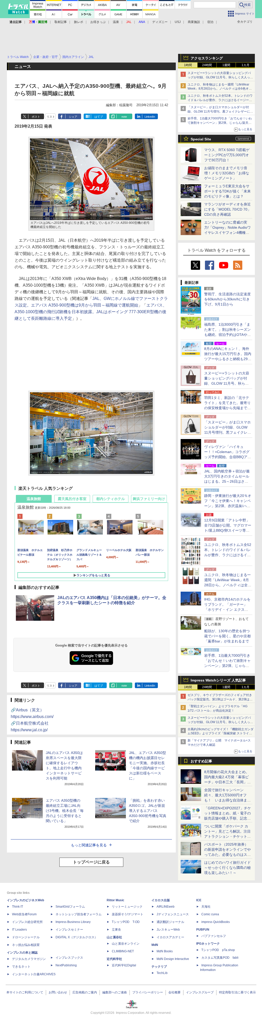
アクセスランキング (207, 58)
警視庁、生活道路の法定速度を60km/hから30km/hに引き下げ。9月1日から (227, 299)
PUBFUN (202, 929)
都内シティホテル (110, 499)
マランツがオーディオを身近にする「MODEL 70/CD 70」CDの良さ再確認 (227, 209)
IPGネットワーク (208, 943)
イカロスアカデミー (170, 937)
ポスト (36, 116)
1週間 (226, 65)
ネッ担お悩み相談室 (26, 945)
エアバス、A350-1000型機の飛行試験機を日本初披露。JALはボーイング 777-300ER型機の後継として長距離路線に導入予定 (91, 312)
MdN (154, 945)
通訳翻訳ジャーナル (170, 922)
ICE (198, 900)
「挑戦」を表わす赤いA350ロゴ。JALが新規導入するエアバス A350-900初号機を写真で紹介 (147, 810)
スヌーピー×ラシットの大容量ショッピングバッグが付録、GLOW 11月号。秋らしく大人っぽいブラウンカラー (220, 77)
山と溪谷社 (114, 937)
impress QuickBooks (215, 922)
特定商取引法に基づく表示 (237, 992)
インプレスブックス (69, 957)
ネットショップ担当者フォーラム (79, 914)
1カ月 (245, 65)
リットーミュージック (127, 906)
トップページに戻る (91, 862)
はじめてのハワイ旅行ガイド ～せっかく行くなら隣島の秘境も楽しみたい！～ (227, 867)
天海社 (206, 906)
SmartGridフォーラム (70, 906)
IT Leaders (19, 929)
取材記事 (60, 22)
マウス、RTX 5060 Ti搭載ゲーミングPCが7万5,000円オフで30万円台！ (226, 155)
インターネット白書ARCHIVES (34, 974)
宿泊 (210, 22)
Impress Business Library (73, 922)
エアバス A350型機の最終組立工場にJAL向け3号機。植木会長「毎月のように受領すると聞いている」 (65, 810)
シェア (73, 116)
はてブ (98, 116)
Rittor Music (115, 900)
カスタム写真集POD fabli (219, 957)
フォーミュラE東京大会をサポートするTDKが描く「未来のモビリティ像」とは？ (227, 191)
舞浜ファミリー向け (149, 499)
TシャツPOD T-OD (126, 922)
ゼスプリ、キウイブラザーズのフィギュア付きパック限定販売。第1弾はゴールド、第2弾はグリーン (220, 699)
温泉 (116, 22)
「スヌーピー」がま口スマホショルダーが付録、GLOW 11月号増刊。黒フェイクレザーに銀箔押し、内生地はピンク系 (220, 111)
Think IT (17, 906)
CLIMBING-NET (123, 951)
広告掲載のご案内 (84, 992)
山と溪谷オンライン (125, 943)
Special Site (201, 139)
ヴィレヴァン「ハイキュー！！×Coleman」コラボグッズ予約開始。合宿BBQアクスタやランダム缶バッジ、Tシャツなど (227, 457)
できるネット (21, 966)
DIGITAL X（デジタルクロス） (76, 937)
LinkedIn (150, 116)
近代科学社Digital (124, 965)
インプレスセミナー (69, 929)
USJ (178, 22)
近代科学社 (114, 959)
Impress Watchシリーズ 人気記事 (218, 680)
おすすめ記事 (201, 761)
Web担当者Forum (24, 914)
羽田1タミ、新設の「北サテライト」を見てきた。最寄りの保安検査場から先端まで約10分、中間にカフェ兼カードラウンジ (227, 408)
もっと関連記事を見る (89, 845)
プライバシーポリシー (147, 992)
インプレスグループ (200, 992)
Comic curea (210, 914)
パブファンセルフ (213, 936)
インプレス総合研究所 (27, 922)
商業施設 (194, 22)
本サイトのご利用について (24, 992)
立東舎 (116, 929)
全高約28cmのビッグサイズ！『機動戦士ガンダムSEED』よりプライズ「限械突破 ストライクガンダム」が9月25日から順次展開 (221, 733)
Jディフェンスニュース (173, 914)
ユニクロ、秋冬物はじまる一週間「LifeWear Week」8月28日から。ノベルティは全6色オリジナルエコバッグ (220, 89)
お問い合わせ (58, 992)
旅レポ (78, 22)
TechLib (162, 973)
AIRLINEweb (165, 906)
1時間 (188, 65)
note (124, 116)
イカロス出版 (160, 900)
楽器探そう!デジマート (127, 914)
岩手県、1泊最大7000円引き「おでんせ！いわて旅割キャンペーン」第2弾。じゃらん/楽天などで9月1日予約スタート (220, 123)
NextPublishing (66, 965)
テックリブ (159, 966)
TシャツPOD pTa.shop (218, 950)
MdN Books (165, 951)
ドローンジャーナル (26, 937)
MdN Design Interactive (173, 959)
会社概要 (174, 992)
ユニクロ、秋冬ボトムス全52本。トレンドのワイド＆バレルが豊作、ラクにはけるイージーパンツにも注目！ (220, 100)
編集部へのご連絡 (114, 992)
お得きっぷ (98, 22)
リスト (51, 116)
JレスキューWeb (168, 929)
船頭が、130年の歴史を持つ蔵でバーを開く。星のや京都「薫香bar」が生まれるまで (227, 636)
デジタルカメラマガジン (29, 959)
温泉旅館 (34, 499)
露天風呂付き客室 (72, 499)
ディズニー (160, 22)
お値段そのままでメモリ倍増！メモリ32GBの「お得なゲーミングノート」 (226, 173)
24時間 (207, 65)
